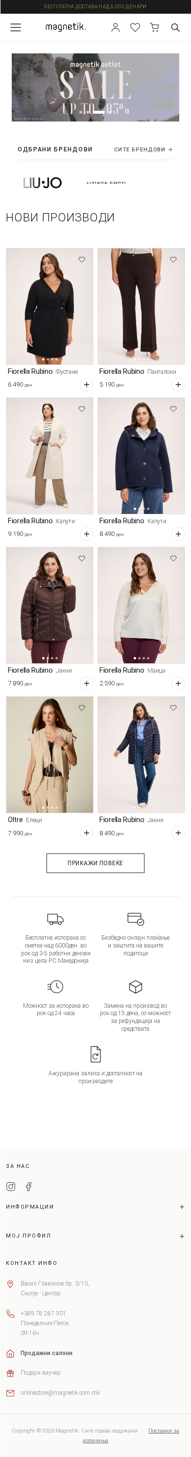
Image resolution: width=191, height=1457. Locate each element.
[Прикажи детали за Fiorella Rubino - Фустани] (49, 306)
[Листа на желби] (135, 27)
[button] (80, 112)
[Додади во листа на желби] (81, 259)
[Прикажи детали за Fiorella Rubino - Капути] (49, 456)
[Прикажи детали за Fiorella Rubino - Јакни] (49, 605)
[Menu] (15, 27)
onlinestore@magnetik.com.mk (60, 1392)
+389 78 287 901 (43, 1313)
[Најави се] (115, 27)
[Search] (175, 27)
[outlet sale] (95, 87)
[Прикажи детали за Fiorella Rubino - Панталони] (141, 306)
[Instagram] (11, 1188)
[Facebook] (28, 1188)
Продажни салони (46, 1353)
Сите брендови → (143, 149)
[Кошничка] (155, 27)
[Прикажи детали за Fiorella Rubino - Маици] (141, 605)
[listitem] (85, 182)
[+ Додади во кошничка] (87, 384)
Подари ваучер (41, 1372)
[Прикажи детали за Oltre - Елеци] (49, 755)
